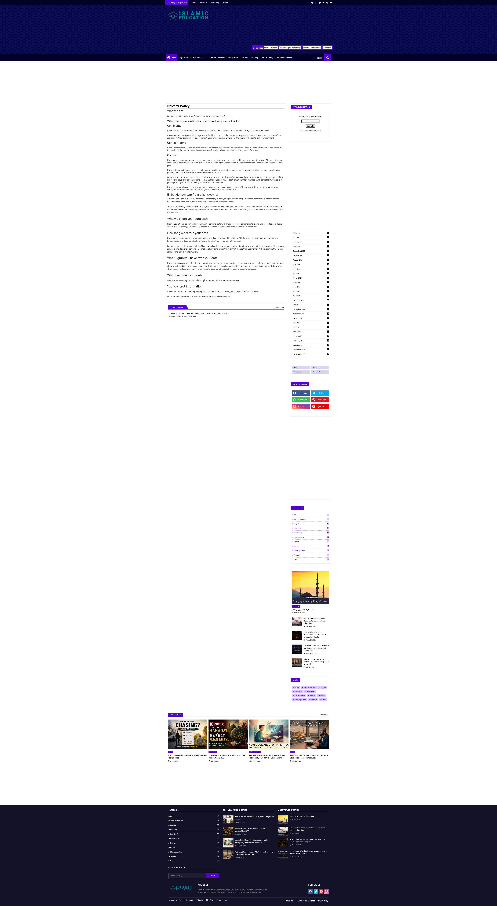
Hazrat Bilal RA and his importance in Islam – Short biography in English (315, 634)
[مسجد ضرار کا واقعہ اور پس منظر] (310, 587)
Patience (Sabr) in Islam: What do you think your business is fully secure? (309, 756)
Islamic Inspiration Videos (290, 47)
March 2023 (310, 296)
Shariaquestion (311, 550)
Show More (324, 715)
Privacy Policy (215, 3)
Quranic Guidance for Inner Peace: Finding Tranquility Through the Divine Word (268, 756)
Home (173, 57)
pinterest (322, 399)
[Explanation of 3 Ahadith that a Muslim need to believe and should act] (297, 649)
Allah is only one (311, 519)
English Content (217, 57)
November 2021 (311, 354)
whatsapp (302, 399)
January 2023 (310, 305)
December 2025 (310, 251)
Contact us (203, 3)
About (293, 901)
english (311, 524)
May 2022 (310, 327)
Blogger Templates (187, 900)
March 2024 (310, 278)
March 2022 (311, 336)
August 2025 (310, 260)
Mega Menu (184, 57)
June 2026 (310, 237)
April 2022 (310, 331)
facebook (303, 393)
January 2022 (311, 345)
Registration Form (284, 57)
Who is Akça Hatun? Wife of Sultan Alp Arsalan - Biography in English (316, 661)
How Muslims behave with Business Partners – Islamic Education (315, 620)
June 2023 (310, 287)
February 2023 (311, 300)
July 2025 (311, 264)
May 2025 (311, 273)
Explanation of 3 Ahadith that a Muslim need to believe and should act (316, 648)
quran (311, 546)
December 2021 (311, 349)
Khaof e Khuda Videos (311, 47)
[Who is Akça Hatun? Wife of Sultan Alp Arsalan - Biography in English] (297, 662)
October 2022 (311, 318)
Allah (311, 515)
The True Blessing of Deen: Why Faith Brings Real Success (187, 756)
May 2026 (310, 242)
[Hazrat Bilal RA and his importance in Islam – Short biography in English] (297, 635)
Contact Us (298, 372)
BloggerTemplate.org (219, 900)
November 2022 (311, 313)
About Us (193, 3)
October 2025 (310, 255)
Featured (311, 528)
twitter (322, 393)
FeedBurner (316, 130)
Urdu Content (199, 57)
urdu (311, 559)
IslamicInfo (311, 532)
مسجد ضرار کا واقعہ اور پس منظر (304, 609)
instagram (327, 47)
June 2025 (310, 269)
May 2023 (310, 291)
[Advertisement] (285, 26)
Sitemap (225, 3)
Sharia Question (270, 47)
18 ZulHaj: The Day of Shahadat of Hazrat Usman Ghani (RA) (227, 756)
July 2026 (310, 233)
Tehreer (311, 555)
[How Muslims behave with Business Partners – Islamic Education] (297, 621)
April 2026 (310, 246)
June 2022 (310, 323)
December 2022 (310, 309)
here (228, 296)
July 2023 (310, 282)
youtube (322, 406)
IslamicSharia (311, 537)
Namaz (311, 541)
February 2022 (311, 340)
